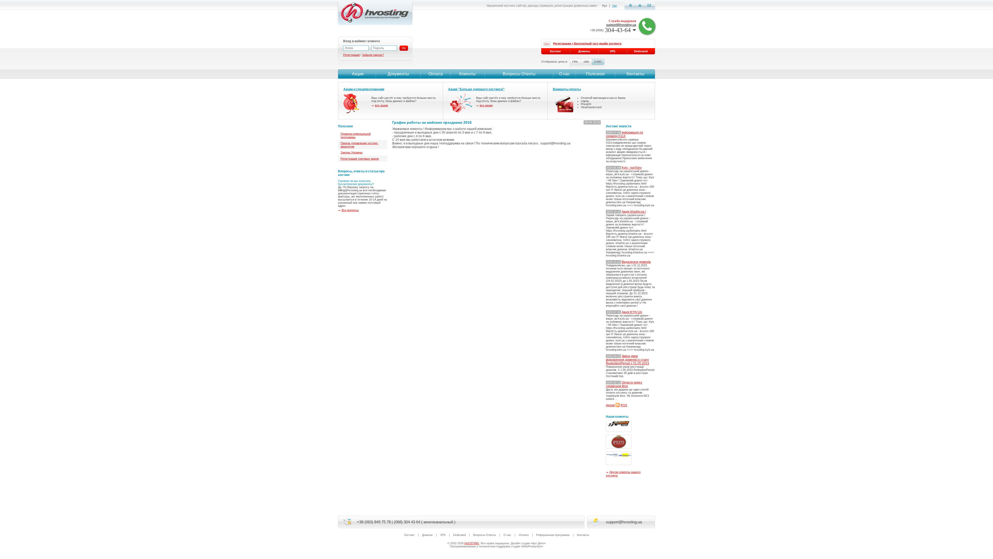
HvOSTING (471, 543)
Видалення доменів (636, 262)
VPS (612, 51)
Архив (610, 405)
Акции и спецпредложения (363, 89)
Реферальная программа (552, 534)
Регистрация (351, 54)
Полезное (595, 74)
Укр (614, 5)
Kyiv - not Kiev (632, 168)
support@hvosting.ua (621, 25)
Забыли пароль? (373, 54)
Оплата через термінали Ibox (624, 384)
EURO (598, 61)
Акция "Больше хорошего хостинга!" (476, 89)
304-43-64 (610, 30)
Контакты (635, 74)
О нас (564, 74)
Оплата (435, 74)
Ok (404, 48)
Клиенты (467, 74)
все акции (381, 105)
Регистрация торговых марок (360, 158)
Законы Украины (352, 152)
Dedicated (641, 51)
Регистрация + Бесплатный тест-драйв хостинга (587, 43)
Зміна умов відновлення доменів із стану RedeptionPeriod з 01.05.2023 (627, 359)
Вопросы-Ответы (519, 74)
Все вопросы (350, 210)
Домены (584, 51)
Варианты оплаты (567, 89)
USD (586, 61)
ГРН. (575, 61)
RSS (624, 405)
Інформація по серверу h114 (624, 134)
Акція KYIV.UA (632, 312)
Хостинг (555, 51)
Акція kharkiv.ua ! (634, 212)
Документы (398, 74)
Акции (358, 74)
